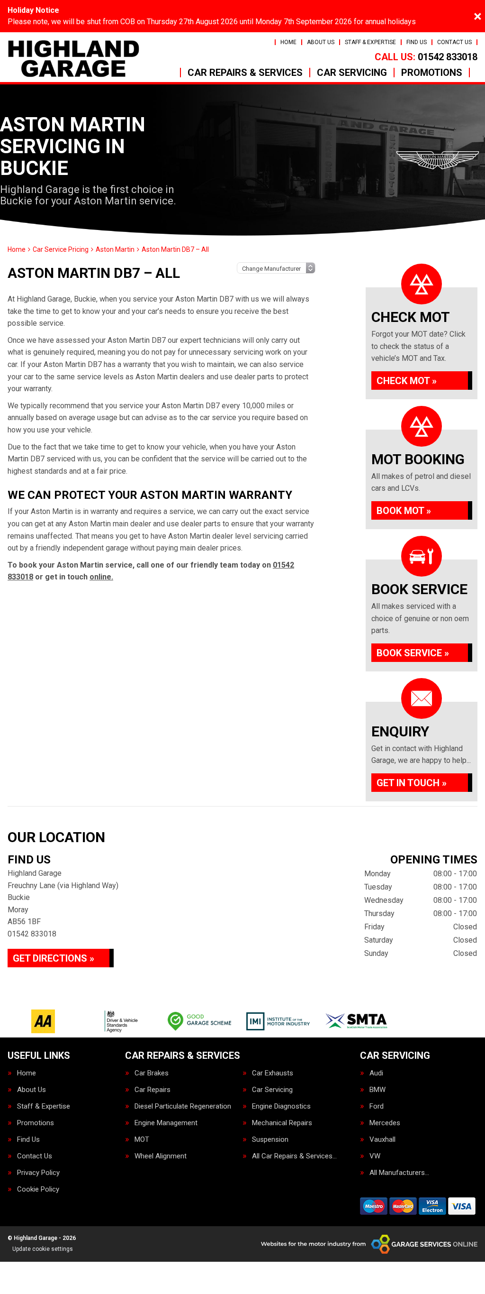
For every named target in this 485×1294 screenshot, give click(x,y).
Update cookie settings (42, 1249)
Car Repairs (153, 1089)
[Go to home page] (73, 58)
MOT (142, 1139)
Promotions (431, 72)
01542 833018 (426, 57)
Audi (376, 1073)
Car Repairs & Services (245, 72)
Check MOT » (407, 380)
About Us (320, 42)
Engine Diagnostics (281, 1106)
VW (374, 1156)
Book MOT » (404, 510)
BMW (377, 1089)
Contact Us (454, 42)
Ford (376, 1106)
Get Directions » (53, 958)
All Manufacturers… (399, 1172)
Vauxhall (382, 1139)
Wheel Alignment (161, 1156)
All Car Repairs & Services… (294, 1156)
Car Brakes (152, 1073)
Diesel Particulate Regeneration (183, 1106)
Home (288, 42)
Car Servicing (352, 72)
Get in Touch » (412, 783)
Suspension (270, 1139)
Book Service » (413, 653)
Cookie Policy (38, 1189)
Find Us (416, 42)
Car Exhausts (272, 1073)
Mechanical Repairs (282, 1123)
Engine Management (166, 1123)
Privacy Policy (38, 1172)
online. (101, 576)
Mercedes (384, 1123)
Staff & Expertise (370, 42)
